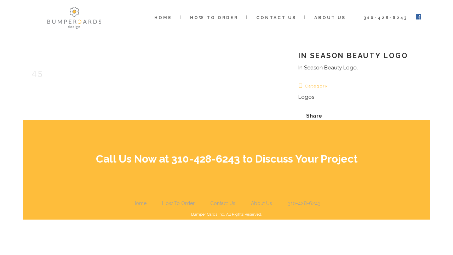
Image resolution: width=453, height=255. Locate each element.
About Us (261, 203)
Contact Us (222, 203)
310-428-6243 (304, 203)
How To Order (178, 203)
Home (139, 203)
